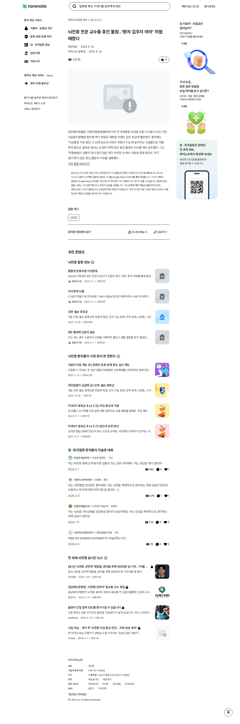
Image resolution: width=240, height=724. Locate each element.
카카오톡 (102, 688)
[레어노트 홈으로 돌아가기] (34, 6)
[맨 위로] (228, 712)
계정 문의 (107, 679)
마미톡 (105, 684)
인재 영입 (116, 684)
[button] (92, 262)
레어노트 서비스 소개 (34, 103)
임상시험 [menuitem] (35, 53)
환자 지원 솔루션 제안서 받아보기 (41, 97)
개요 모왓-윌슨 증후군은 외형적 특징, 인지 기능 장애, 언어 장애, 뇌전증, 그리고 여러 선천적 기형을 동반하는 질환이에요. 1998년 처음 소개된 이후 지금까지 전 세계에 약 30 (110, 317)
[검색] (74, 6)
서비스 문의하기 (32, 108)
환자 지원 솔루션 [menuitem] (39, 83)
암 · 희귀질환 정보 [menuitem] (40, 44)
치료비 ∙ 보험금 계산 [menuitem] (41, 28)
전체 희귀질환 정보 (77, 19)
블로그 (91, 688)
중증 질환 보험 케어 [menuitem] (41, 36)
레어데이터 (93, 684)
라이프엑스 (130, 684)
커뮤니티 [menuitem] (35, 61)
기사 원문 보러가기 (79, 164)
